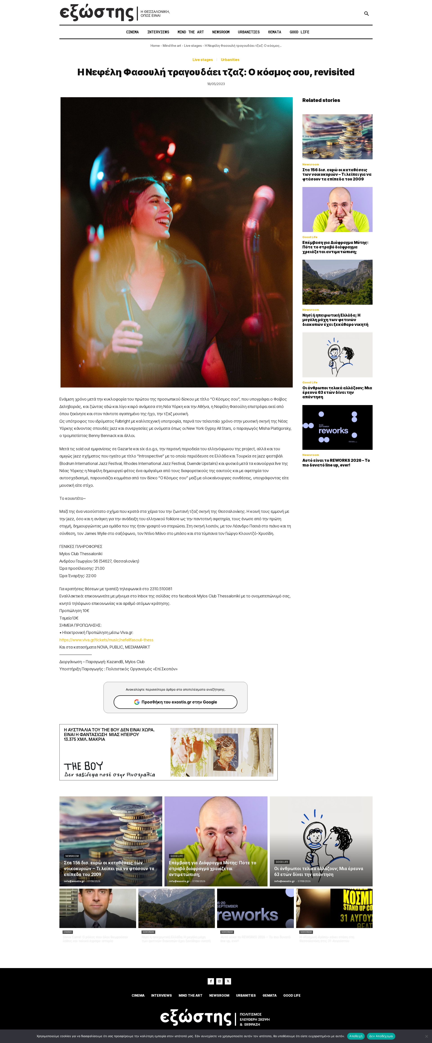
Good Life (309, 237)
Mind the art (172, 45)
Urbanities (230, 59)
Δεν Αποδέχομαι (381, 1036)
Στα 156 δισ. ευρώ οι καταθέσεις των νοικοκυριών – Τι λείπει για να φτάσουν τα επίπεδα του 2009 (336, 174)
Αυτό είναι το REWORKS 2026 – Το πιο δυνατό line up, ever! (336, 462)
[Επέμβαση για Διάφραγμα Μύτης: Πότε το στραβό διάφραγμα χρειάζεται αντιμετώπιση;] (337, 209)
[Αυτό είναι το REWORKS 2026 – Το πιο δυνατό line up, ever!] (337, 427)
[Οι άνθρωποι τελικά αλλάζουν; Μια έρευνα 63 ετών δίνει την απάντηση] (337, 354)
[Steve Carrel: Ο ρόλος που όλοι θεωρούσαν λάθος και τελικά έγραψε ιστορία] (97, 908)
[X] (228, 981)
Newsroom (310, 164)
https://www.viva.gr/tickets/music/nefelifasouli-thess (106, 640)
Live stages (193, 45)
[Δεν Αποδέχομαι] (426, 1036)
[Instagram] (219, 981)
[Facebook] (211, 981)
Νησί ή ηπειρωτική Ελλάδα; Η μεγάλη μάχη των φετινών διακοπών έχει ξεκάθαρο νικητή (335, 320)
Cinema (68, 932)
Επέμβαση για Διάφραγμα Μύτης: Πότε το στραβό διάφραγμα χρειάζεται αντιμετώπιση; (335, 247)
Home (155, 45)
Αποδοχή (355, 1036)
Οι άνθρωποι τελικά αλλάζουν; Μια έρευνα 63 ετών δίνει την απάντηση (337, 392)
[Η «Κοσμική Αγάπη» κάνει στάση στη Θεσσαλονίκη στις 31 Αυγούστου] (334, 908)
